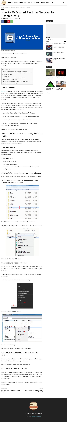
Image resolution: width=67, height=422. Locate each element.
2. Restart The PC (6, 76)
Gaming (48, 2)
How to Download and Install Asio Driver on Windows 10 (34, 391)
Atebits (47, 41)
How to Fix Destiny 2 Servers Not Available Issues (10, 391)
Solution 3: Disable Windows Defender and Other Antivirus (16, 81)
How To (6, 7)
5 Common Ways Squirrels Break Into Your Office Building (49, 78)
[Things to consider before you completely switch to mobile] (49, 47)
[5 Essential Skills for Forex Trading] (61, 84)
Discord (3, 91)
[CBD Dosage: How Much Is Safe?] (50, 84)
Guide (58, 75)
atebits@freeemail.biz (36, 416)
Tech (53, 2)
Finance (43, 2)
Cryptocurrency (18, 2)
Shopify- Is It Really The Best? (59, 52)
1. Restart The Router (7, 74)
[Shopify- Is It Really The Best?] (49, 54)
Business (10, 2)
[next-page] (49, 92)
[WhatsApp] (11, 21)
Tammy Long (5, 18)
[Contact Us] (56, 31)
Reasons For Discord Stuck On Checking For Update (14, 71)
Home (2, 7)
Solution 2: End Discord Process (9, 79)
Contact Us (48, 37)
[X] (5, 21)
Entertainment (35, 2)
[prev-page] (47, 92)
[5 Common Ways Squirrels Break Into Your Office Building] (50, 72)
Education (27, 2)
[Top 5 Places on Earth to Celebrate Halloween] (61, 72)
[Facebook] (2, 21)
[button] (64, 2)
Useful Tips (48, 86)
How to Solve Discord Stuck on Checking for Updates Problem (17, 72)
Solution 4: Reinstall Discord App (10, 83)
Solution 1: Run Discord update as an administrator (14, 78)
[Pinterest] (8, 21)
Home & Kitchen (49, 75)
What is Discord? (6, 69)
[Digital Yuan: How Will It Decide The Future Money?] (49, 60)
